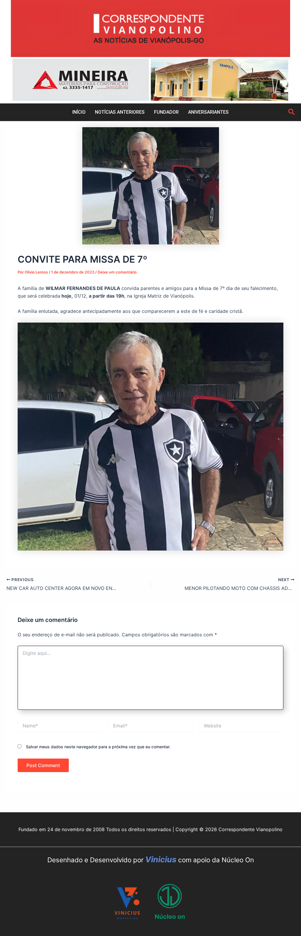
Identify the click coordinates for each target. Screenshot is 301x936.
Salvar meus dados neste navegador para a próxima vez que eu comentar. (98, 746)
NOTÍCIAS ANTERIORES (120, 112)
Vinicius (161, 859)
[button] (291, 112)
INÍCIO (79, 112)
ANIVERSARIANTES (208, 112)
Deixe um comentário (117, 272)
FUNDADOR (166, 112)
